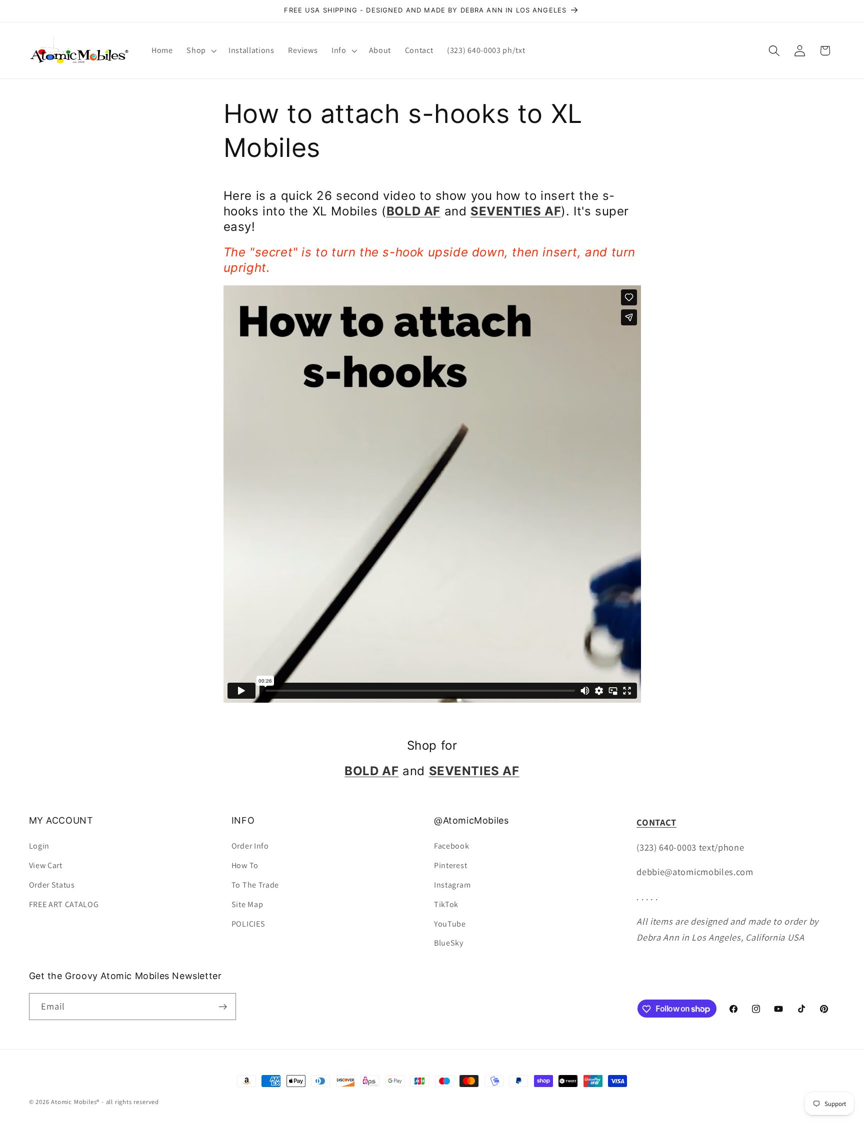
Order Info (250, 846)
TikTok (446, 904)
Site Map (248, 904)
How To (245, 865)
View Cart (45, 865)
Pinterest (450, 865)
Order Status (52, 885)
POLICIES (249, 924)
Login (39, 846)
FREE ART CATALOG (64, 904)
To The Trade (255, 885)
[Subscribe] (223, 1006)
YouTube (450, 924)
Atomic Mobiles (73, 1102)
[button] (201, 50)
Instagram (452, 885)
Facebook (452, 846)
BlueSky (449, 943)
